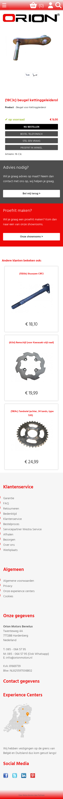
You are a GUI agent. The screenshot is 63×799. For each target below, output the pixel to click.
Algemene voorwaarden (18, 581)
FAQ (6, 503)
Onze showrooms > (31, 237)
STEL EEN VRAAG (31, 141)
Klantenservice (12, 519)
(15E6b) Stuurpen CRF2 (31, 274)
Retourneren (11, 508)
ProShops (41, 795)
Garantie (8, 498)
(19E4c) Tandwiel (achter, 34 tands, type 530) (32, 413)
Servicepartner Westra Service (22, 529)
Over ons (9, 545)
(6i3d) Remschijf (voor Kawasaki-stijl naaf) (31, 343)
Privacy (7, 586)
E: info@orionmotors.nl (17, 657)
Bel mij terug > (31, 193)
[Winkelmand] (34, 6)
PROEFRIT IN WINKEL (31, 148)
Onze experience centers (19, 591)
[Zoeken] (58, 7)
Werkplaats (10, 550)
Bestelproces (11, 524)
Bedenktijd (10, 514)
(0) (41, 6)
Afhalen (8, 534)
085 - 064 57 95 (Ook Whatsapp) (28, 654)
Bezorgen (9, 539)
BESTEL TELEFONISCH (31, 134)
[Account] (49, 7)
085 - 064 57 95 (16, 649)
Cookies (8, 596)
